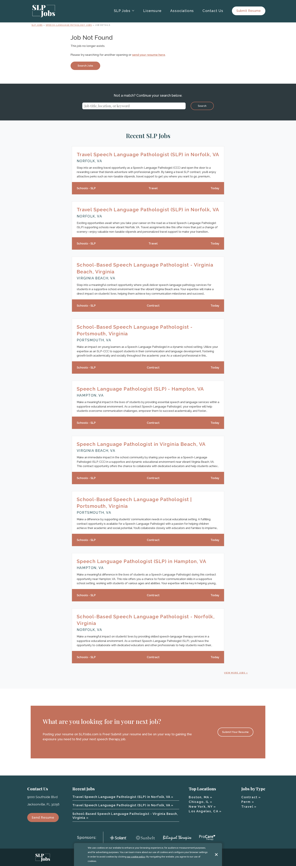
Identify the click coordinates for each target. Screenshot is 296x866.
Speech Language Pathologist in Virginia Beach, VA (141, 444)
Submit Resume (248, 10)
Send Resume (43, 817)
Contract (249, 797)
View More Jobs (234, 673)
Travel (247, 806)
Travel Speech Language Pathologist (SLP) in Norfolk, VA (148, 154)
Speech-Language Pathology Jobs (69, 25)
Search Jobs (85, 65)
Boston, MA (199, 797)
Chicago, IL (199, 802)
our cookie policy (136, 856)
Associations (182, 11)
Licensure (152, 11)
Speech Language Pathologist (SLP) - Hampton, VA (140, 389)
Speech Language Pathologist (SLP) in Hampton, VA (141, 561)
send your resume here (148, 54)
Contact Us (212, 11)
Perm (246, 802)
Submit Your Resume (235, 732)
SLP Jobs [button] (122, 11)
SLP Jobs (37, 25)
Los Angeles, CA (203, 811)
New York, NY (201, 806)
